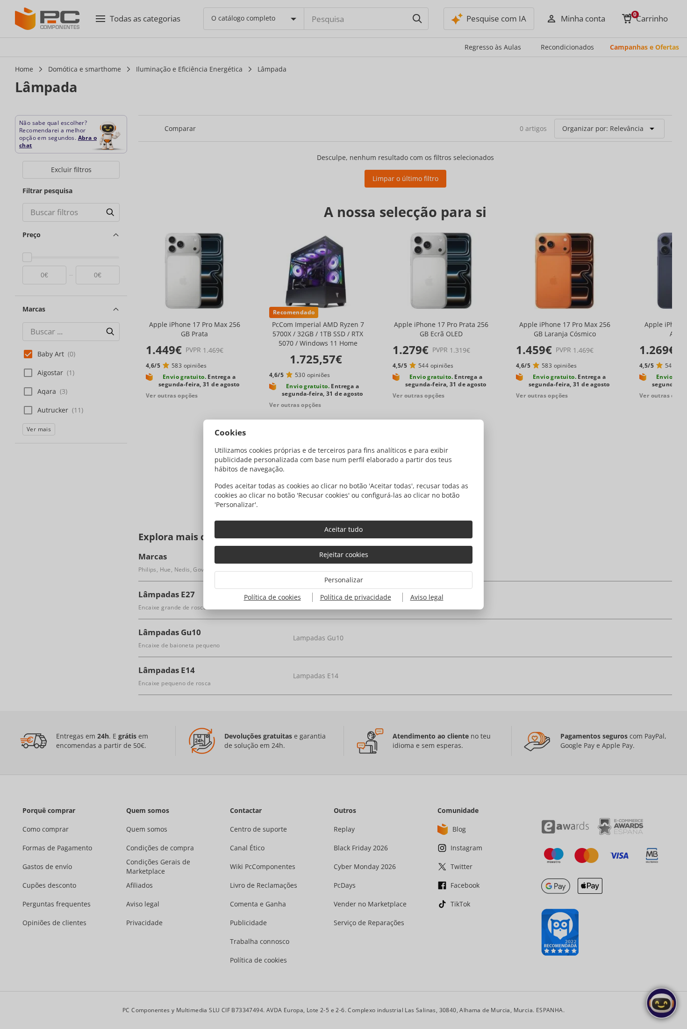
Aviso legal (427, 597)
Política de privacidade (355, 597)
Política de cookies (272, 597)
